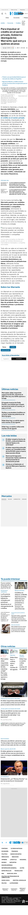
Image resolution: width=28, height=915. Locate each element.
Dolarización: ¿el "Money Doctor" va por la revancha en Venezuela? (14, 780)
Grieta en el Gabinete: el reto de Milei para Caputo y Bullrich (16, 466)
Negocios (15, 857)
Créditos (18, 23)
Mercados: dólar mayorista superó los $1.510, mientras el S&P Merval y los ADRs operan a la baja (13, 395)
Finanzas (15, 851)
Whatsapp (22, 842)
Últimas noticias (16, 848)
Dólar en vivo (14, 9)
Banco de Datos (15, 854)
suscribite (21, 13)
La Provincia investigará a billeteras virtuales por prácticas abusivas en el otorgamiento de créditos (7, 601)
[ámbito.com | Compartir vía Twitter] (20, 47)
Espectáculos (6, 871)
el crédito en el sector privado (12, 118)
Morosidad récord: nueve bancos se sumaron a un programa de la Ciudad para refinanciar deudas (18, 629)
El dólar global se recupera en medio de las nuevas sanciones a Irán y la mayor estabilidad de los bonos (13, 754)
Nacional (23, 859)
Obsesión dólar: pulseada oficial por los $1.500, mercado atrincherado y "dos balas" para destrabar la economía (19, 619)
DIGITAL (5, 889)
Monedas (4, 499)
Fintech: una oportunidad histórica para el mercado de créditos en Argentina (14, 78)
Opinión (4, 859)
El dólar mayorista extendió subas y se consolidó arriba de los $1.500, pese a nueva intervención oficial (16, 450)
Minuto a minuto (4, 656)
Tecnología (18, 871)
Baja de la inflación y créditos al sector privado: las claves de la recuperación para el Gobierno (14, 83)
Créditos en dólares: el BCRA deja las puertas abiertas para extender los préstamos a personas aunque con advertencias (21, 601)
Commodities (17, 499)
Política (4, 854)
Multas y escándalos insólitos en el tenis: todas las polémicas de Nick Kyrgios (13, 414)
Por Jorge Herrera (5, 783)
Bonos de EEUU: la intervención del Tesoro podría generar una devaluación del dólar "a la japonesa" (14, 714)
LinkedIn (14, 842)
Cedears (24, 499)
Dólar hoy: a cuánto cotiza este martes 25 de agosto (13, 428)
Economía (16, 18)
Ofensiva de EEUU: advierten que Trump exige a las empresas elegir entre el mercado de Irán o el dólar (13, 743)
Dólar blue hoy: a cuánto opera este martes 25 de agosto (13, 421)
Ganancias (22, 9)
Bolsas (10, 499)
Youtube (18, 842)
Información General (9, 868)
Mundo (4, 862)
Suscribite (19, 358)
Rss (3, 873)
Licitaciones (14, 883)
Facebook (6, 842)
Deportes (13, 862)
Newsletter (23, 842)
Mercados (5, 857)
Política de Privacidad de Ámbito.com (10, 876)
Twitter (2, 842)
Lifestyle (13, 859)
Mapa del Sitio (12, 873)
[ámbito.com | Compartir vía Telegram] (24, 47)
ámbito (3, 23)
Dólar (7, 18)
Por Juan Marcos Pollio (6, 719)
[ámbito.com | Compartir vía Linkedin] (22, 47)
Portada (5, 848)
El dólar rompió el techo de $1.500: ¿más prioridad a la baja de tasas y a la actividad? (15, 442)
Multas (4, 883)
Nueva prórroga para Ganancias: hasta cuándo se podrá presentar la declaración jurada (16, 458)
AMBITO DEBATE (23, 890)
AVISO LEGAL (6, 880)
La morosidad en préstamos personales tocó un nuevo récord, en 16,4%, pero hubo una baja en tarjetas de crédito (18, 185)
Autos (22, 868)
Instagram (10, 842)
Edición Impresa (7, 865)
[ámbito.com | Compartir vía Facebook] (18, 47)
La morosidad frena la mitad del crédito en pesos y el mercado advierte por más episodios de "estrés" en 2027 (18, 192)
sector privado (6, 350)
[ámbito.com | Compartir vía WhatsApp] (15, 47)
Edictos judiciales (19, 880)
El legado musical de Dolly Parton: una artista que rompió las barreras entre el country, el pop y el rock (13, 405)
